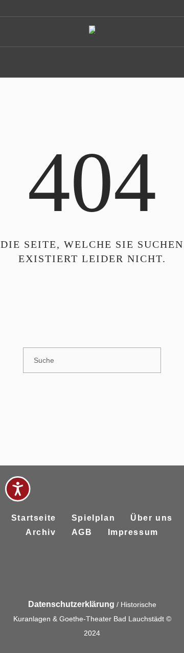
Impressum (133, 532)
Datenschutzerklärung (71, 604)
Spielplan (93, 518)
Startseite (33, 518)
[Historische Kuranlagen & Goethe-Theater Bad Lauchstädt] (92, 32)
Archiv (41, 532)
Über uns (151, 518)
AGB (82, 532)
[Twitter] (103, 571)
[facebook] (78, 571)
